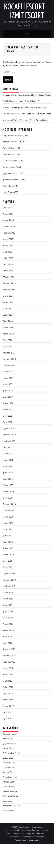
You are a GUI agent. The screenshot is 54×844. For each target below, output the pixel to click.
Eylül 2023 (7, 346)
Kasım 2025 (8, 220)
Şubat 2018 (8, 687)
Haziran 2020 (9, 510)
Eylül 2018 (7, 643)
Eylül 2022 (7, 422)
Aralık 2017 (8, 700)
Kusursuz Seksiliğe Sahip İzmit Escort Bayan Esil (25, 107)
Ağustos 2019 (9, 573)
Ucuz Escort (8, 192)
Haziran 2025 (9, 233)
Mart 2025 (7, 252)
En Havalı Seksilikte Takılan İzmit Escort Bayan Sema (27, 114)
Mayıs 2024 (8, 296)
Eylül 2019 (7, 567)
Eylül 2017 (7, 719)
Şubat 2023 (8, 390)
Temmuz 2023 (9, 359)
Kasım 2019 (8, 554)
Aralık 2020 (8, 485)
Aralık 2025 (8, 214)
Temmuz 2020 (9, 504)
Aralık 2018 (8, 624)
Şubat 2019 (8, 611)
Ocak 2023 (8, 397)
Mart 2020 (7, 529)
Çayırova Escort (10, 173)
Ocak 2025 (8, 264)
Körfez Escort (9, 186)
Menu (27, 34)
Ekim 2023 (7, 340)
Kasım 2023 (8, 334)
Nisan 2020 (8, 523)
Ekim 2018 (7, 636)
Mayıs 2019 (8, 592)
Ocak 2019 (8, 618)
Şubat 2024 (8, 315)
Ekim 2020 (7, 498)
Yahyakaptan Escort (12, 142)
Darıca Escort (9, 154)
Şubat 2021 (8, 472)
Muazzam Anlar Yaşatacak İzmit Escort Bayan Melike (27, 95)
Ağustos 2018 (9, 649)
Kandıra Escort (9, 772)
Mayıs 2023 (8, 371)
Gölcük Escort (9, 167)
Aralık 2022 (8, 403)
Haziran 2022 (9, 441)
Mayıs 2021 (8, 454)
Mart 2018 (7, 681)
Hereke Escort (9, 768)
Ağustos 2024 (9, 277)
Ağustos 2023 (9, 353)
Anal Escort (8, 739)
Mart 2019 (7, 605)
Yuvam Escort (9, 811)
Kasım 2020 (8, 491)
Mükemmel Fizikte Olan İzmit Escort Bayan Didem (25, 120)
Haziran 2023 (9, 365)
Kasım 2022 (8, 409)
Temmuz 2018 (9, 655)
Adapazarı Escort (10, 734)
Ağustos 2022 (9, 428)
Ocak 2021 (8, 479)
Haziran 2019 (9, 586)
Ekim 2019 (7, 561)
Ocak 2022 (8, 447)
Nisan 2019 (8, 599)
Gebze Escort (9, 148)
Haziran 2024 (9, 289)
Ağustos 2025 (9, 226)
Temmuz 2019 (9, 580)
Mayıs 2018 (8, 668)
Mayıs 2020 (8, 517)
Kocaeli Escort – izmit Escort (27, 840)
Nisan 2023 (8, 378)
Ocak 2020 (8, 542)
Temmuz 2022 (9, 435)
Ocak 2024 (8, 321)
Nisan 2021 (8, 460)
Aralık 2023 (8, 327)
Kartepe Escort (9, 782)
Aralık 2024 (8, 270)
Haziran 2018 (9, 662)
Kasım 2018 (8, 630)
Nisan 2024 (8, 302)
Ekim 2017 (7, 712)
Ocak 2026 (8, 207)
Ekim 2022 (7, 416)
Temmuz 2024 (9, 283)
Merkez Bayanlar (10, 161)
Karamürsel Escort (10, 777)
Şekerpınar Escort (11, 179)
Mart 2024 (7, 308)
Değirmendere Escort (12, 135)
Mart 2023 (7, 384)
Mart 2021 (7, 466)
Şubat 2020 (8, 535)
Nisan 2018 (8, 674)
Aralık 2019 (8, 548)
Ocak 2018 (8, 693)
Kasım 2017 (8, 706)
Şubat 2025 (8, 258)
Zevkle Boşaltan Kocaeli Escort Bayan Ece (22, 101)
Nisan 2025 (8, 245)
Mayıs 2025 (8, 239)
